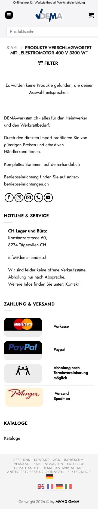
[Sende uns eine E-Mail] (28, 197)
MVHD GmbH (67, 501)
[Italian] (68, 486)
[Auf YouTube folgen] (48, 197)
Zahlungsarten (48, 464)
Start (12, 47)
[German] (49, 476)
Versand (22, 464)
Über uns (21, 459)
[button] (9, 15)
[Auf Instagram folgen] (18, 197)
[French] (50, 486)
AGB (56, 459)
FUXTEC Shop (79, 471)
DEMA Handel (26, 468)
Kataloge (12, 438)
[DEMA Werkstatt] (49, 15)
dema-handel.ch (65, 164)
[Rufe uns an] (38, 197)
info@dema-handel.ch (27, 257)
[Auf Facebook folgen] (9, 197)
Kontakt (72, 284)
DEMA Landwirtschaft (63, 468)
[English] (41, 486)
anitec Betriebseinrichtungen (35, 471)
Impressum (74, 459)
